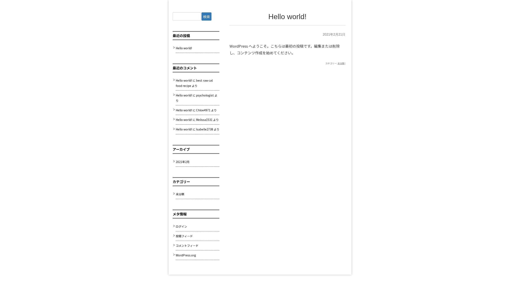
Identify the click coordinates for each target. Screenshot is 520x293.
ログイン (181, 226)
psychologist (205, 95)
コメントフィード (187, 246)
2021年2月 (183, 162)
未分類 (341, 63)
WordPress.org (186, 255)
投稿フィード (184, 236)
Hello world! (287, 16)
